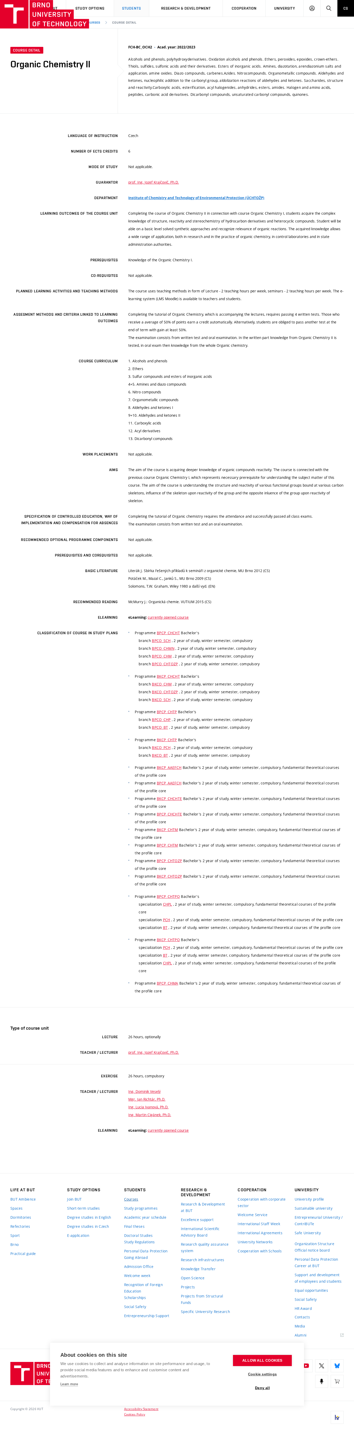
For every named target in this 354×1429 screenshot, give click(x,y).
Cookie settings (262, 1374)
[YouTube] (306, 1365)
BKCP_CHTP (167, 739)
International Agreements (260, 1232)
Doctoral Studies (138, 1235)
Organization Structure (314, 1243)
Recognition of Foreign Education (143, 1288)
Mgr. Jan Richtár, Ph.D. (146, 1099)
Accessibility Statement (141, 1409)
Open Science (192, 1277)
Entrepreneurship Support (146, 1315)
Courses (93, 22)
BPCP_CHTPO (168, 896)
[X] (321, 1365)
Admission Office (138, 1266)
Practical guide (23, 1253)
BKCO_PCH (161, 747)
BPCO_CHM (162, 656)
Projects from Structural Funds (202, 1299)
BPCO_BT (160, 727)
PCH (166, 919)
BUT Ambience (23, 1199)
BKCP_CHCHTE (169, 798)
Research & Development (186, 8)
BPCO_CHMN (163, 648)
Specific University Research (205, 1311)
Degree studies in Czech (88, 1226)
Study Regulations (139, 1241)
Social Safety (135, 1306)
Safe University (308, 1232)
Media (300, 1326)
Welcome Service (252, 1214)
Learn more (69, 1384)
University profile (309, 1199)
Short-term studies (83, 1208)
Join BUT (74, 1199)
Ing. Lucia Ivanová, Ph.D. (148, 1107)
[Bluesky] (337, 1365)
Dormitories (20, 1217)
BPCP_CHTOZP (169, 860)
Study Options (89, 8)
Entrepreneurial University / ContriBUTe (319, 1220)
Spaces (16, 1208)
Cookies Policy (134, 1414)
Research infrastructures (202, 1259)
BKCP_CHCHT (168, 676)
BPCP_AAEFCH (169, 783)
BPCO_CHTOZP (165, 663)
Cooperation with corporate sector (262, 1202)
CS (345, 8)
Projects (188, 1286)
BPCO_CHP (161, 719)
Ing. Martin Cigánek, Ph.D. (149, 1114)
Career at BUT (307, 1265)
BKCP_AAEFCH (169, 767)
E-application (78, 1235)
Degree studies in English (89, 1217)
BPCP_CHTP (167, 711)
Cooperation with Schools (260, 1250)
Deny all (262, 1388)
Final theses (134, 1226)
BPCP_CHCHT (168, 632)
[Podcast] (321, 1381)
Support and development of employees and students (318, 1278)
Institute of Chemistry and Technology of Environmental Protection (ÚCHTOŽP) (196, 198)
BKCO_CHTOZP (165, 691)
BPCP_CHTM (167, 845)
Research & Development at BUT (203, 1207)
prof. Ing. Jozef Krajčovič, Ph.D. (153, 182)
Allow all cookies (262, 1360)
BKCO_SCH (161, 699)
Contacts (302, 1317)
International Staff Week (259, 1223)
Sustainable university (313, 1208)
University (284, 8)
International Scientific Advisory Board (200, 1232)
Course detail (124, 22)
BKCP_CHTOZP (169, 876)
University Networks (255, 1241)
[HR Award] (337, 1417)
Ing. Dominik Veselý (144, 1091)
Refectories (20, 1226)
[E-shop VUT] (337, 1381)
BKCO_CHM (162, 684)
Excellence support (197, 1219)
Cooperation (244, 8)
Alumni (301, 1335)
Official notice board (312, 1250)
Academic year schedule (145, 1217)
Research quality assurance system (205, 1247)
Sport (15, 1235)
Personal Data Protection (146, 1250)
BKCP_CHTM (167, 829)
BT (165, 927)
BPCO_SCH (161, 640)
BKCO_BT (160, 755)
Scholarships (135, 1297)
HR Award (303, 1308)
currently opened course (168, 617)
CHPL (167, 904)
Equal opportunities (311, 1290)
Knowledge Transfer (198, 1268)
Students (131, 8)
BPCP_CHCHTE (169, 814)
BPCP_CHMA (167, 983)
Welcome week (137, 1275)
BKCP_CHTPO (168, 939)
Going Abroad (136, 1257)
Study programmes (141, 1208)
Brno (14, 1244)
